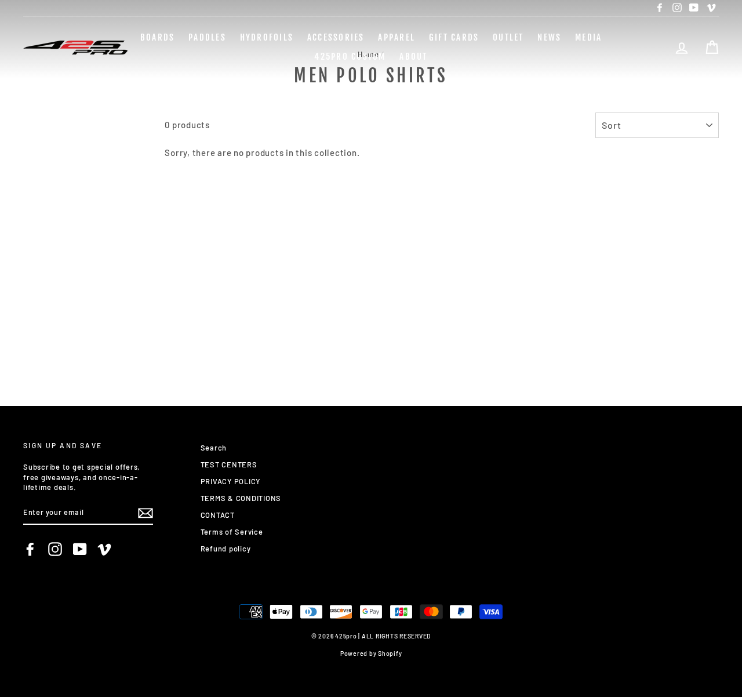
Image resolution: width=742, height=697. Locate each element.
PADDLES (207, 37)
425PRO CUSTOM (349, 56)
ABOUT (413, 56)
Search (214, 447)
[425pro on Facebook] (30, 549)
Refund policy (226, 548)
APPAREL (396, 37)
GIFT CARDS (454, 37)
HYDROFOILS (267, 37)
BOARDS (157, 37)
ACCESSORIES (336, 37)
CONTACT (218, 515)
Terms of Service (232, 531)
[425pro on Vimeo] (104, 549)
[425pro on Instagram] (55, 549)
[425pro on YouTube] (80, 549)
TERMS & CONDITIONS (241, 498)
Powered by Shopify (371, 653)
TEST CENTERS (229, 464)
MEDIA (588, 37)
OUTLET (508, 37)
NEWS (549, 37)
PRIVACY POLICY (231, 481)
